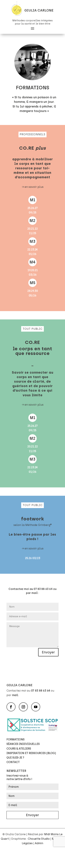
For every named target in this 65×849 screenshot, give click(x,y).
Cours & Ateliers (18, 748)
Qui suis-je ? (15, 757)
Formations (15, 739)
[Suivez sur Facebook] (11, 706)
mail (15, 695)
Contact (13, 762)
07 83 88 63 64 (40, 690)
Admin (39, 843)
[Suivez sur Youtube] (35, 706)
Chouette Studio (39, 838)
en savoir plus (34, 186)
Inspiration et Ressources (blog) (31, 753)
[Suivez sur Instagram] (23, 706)
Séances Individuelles (23, 744)
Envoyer (48, 652)
